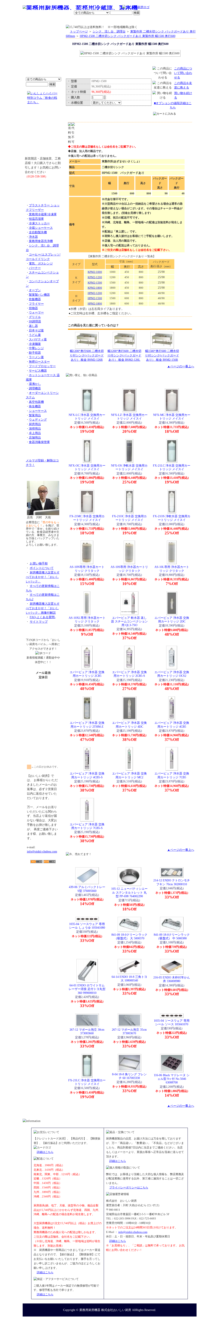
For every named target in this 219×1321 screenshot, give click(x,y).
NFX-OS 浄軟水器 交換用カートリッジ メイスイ (129, 467)
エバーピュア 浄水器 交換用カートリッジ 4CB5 (171, 724)
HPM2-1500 (95, 298)
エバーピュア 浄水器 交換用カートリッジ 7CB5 (171, 775)
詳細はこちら (45, 1152)
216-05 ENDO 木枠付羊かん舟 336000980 (171, 979)
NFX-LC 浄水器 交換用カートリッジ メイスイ (87, 416)
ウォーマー (36, 312)
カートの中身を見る (181, 20)
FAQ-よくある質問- (43, 617)
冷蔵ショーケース (41, 227)
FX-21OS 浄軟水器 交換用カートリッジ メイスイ (171, 518)
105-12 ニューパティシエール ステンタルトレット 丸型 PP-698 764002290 (129, 892)
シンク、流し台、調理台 (109, 31)
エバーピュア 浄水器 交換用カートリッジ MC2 (129, 775)
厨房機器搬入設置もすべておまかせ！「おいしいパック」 (43, 577)
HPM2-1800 (95, 303)
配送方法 (80, 20)
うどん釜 (35, 335)
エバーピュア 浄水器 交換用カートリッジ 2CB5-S (129, 673)
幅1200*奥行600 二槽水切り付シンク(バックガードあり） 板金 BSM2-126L (124, 355)
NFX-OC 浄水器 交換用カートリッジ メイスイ (87, 467)
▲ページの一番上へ (180, 366)
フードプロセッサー (42, 366)
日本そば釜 (36, 330)
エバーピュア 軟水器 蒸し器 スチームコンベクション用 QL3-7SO (129, 621)
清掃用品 (35, 428)
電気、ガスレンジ (41, 263)
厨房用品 (35, 424)
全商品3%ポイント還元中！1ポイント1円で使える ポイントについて (43, 53)
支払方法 (65, 20)
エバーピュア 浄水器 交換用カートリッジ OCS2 (171, 673)
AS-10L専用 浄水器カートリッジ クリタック (171, 568)
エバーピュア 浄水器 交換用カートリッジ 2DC (171, 619)
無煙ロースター (39, 361)
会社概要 (50, 20)
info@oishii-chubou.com (42, 851)
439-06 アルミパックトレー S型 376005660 (87, 888)
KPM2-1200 (95, 277)
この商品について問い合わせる (183, 73)
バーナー (35, 268)
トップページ (79, 31)
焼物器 (33, 308)
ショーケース (38, 410)
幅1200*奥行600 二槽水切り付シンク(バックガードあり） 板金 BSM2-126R (87, 355)
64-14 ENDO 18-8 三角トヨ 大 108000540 (129, 978)
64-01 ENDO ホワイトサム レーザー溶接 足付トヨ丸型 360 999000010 (87, 989)
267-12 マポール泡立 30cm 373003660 (87, 1031)
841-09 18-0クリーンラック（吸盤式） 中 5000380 (172, 936)
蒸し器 (33, 326)
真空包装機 (36, 401)
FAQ (158, 20)
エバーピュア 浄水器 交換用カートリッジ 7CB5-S (87, 826)
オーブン (35, 290)
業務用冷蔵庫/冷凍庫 (43, 214)
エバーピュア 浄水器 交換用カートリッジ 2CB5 (87, 673)
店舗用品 (35, 437)
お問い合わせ (142, 20)
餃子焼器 (35, 352)
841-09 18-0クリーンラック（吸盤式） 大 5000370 (129, 936)
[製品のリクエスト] (43, 186)
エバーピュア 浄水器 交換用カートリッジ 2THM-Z (87, 724)
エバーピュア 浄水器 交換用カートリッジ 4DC (129, 724)
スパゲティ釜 (38, 339)
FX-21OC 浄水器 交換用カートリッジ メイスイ (129, 518)
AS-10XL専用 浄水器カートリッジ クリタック (87, 619)
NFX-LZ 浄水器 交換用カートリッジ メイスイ (129, 416)
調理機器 (35, 388)
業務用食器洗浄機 (41, 241)
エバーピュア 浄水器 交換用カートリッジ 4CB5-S (87, 775)
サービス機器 (38, 370)
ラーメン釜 (36, 357)
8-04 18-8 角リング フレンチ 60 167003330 (129, 1076)
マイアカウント (99, 20)
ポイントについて (88, 7)
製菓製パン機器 (39, 294)
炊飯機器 (35, 299)
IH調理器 (35, 321)
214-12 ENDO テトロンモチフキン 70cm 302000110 (171, 882)
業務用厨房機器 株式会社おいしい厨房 (105, 1310)
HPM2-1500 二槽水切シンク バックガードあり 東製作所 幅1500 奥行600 (127, 36)
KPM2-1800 (95, 287)
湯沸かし (35, 384)
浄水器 (33, 236)
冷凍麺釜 (35, 344)
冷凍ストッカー (39, 223)
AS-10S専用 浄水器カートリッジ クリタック (129, 568)
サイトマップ (39, 621)
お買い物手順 (113, 7)
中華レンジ (36, 348)
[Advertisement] (43, 888)
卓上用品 (35, 433)
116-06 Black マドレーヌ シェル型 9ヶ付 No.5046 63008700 (171, 1078)
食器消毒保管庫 (39, 442)
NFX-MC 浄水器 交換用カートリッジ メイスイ (171, 416)
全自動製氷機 (38, 232)
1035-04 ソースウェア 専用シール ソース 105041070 (171, 1022)
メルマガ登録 (121, 20)
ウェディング (38, 419)
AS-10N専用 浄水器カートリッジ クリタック (87, 568)
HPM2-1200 (95, 293)
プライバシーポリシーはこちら (128, 1187)
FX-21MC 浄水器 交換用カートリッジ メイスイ (87, 518)
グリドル (35, 317)
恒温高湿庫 (36, 218)
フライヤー (36, 303)
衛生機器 (35, 406)
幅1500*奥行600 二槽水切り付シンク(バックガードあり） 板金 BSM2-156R (162, 355)
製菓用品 (35, 415)
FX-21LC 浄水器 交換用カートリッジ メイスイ (171, 467)
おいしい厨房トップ (33, 20)
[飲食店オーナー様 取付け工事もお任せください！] (43, 133)
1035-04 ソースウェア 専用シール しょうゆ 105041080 (87, 925)
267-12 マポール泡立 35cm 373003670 (129, 1031)
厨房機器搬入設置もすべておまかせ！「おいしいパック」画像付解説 (43, 608)
